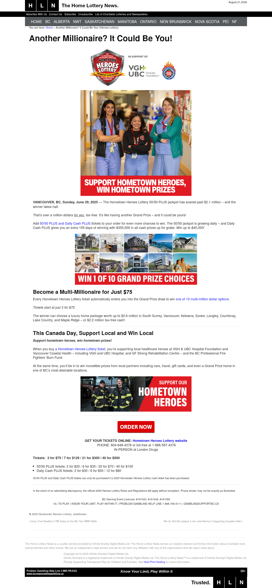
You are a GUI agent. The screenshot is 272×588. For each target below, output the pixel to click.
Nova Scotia (207, 21)
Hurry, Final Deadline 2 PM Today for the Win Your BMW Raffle (63, 521)
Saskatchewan (99, 21)
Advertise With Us (36, 14)
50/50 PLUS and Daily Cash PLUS (65, 223)
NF (234, 21)
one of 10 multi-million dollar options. (203, 298)
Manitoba (127, 21)
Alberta (62, 21)
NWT (77, 21)
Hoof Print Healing (154, 562)
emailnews (79, 514)
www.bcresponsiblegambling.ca (45, 573)
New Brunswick (176, 21)
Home (36, 21)
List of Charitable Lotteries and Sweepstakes (121, 14)
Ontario (148, 21)
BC (47, 21)
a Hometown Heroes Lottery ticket (80, 348)
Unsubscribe (85, 14)
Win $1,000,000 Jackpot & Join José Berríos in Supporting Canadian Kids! (203, 521)
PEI (226, 21)
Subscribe (70, 14)
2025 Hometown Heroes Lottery (52, 514)
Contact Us (55, 14)
